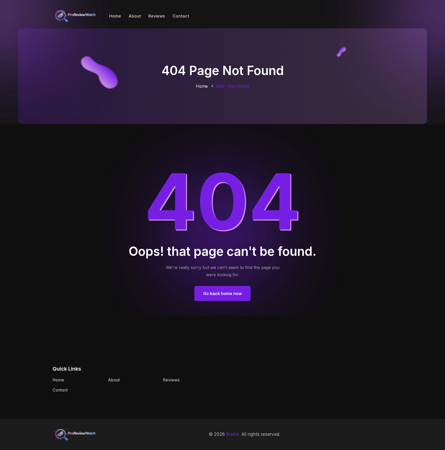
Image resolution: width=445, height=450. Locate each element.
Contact (181, 16)
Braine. (233, 434)
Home (115, 16)
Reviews (156, 16)
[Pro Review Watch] (74, 15)
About (135, 16)
